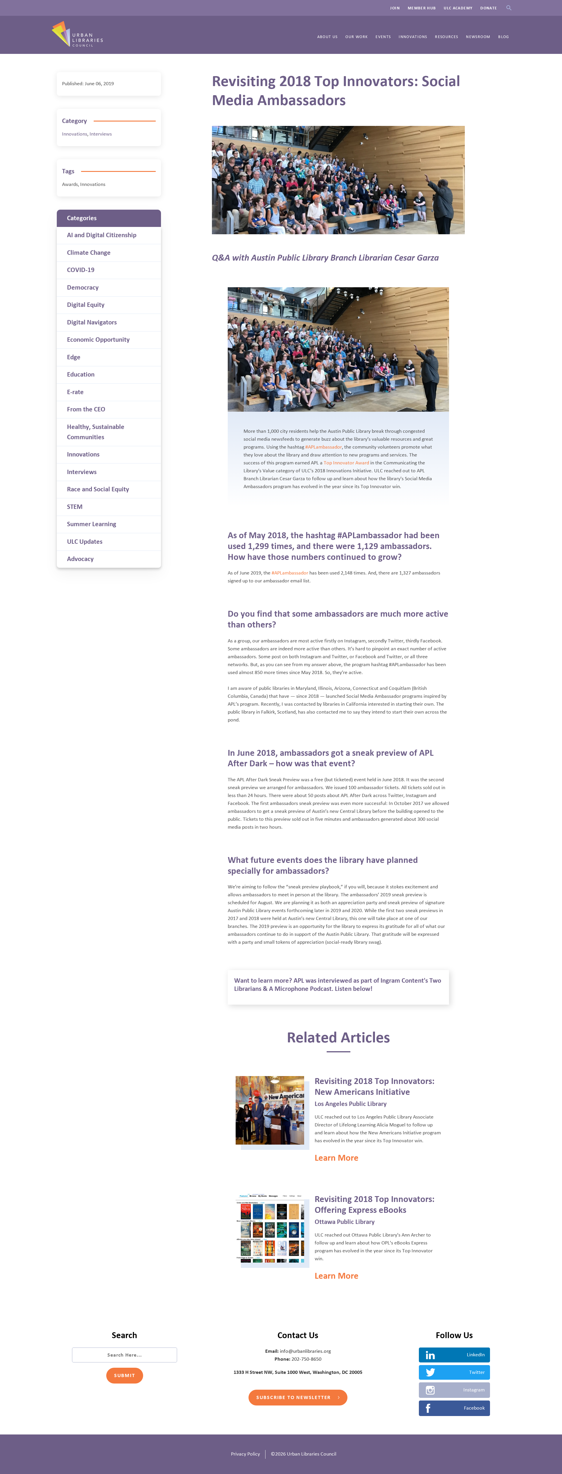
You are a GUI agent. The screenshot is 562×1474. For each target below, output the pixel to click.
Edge (73, 357)
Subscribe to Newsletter (294, 1397)
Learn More (337, 1158)
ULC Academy (458, 8)
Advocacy (80, 558)
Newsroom (478, 37)
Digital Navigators (92, 322)
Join (395, 8)
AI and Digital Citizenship (101, 235)
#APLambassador (323, 447)
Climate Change (89, 252)
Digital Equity (85, 304)
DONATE (488, 8)
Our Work (356, 37)
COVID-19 (81, 269)
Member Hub (422, 8)
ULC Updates (84, 541)
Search (509, 8)
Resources (446, 37)
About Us (327, 37)
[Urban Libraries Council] (77, 44)
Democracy (83, 287)
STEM (75, 506)
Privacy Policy (245, 1454)
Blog (503, 37)
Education (81, 374)
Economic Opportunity (98, 339)
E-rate (75, 392)
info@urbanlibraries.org (305, 1351)
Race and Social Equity (98, 489)
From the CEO (86, 409)
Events (383, 37)
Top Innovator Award (346, 463)
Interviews (101, 134)
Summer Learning (91, 524)
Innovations (413, 37)
